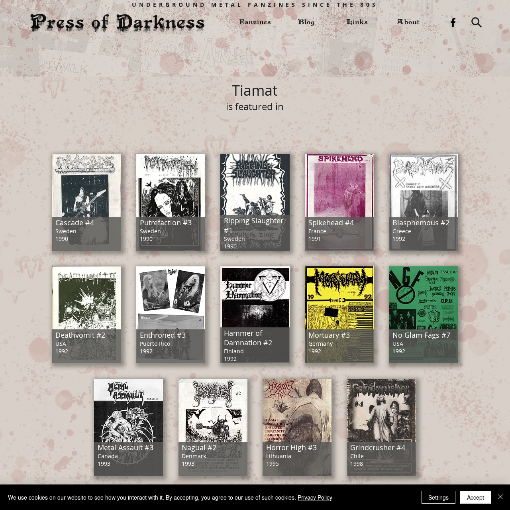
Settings (438, 497)
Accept (475, 497)
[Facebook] (453, 22)
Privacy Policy (315, 497)
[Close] (500, 497)
